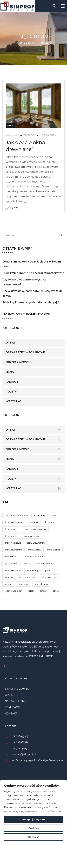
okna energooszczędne (38, 570)
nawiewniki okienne (33, 556)
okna (26, 563)
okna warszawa (50, 577)
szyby (56, 590)
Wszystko (13, 401)
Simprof (43, 590)
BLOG (31, 43)
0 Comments (48, 135)
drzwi (10, 342)
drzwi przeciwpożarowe (25, 352)
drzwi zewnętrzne (13, 549)
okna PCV (9, 577)
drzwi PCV (49, 522)
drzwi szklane (11, 536)
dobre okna (39, 515)
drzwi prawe (11, 529)
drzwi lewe (33, 522)
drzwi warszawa (32, 536)
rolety (11, 391)
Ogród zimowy (17, 362)
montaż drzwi (34, 549)
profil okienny (41, 584)
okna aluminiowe (43, 563)
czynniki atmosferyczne (16, 515)
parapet (12, 381)
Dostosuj (33, 828)
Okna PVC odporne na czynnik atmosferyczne (33, 273)
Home (19, 43)
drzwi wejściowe (13, 542)
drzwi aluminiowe (13, 522)
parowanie (23, 584)
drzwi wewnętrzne (36, 542)
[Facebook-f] (4, 666)
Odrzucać (33, 837)
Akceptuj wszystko (33, 819)
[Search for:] (33, 235)
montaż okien (53, 549)
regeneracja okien (13, 590)
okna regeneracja (27, 577)
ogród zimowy (12, 563)
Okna (10, 125)
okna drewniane (13, 570)
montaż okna (11, 556)
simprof (29, 135)
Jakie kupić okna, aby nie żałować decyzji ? (31, 302)
